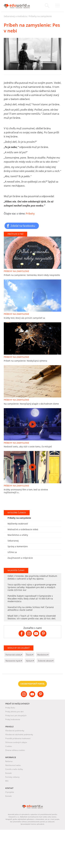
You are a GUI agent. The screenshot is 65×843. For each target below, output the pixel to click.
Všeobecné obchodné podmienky (19, 734)
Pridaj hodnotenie (12, 719)
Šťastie (29, 654)
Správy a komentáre (18, 546)
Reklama (9, 761)
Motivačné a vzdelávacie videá (23, 529)
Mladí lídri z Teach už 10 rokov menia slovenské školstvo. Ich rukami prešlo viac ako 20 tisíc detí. (32, 617)
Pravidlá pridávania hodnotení (17, 738)
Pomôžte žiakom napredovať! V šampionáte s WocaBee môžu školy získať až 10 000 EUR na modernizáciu (30, 598)
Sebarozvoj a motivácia (15, 16)
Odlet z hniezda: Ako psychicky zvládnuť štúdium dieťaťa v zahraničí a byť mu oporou (32, 577)
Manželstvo (42, 654)
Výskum (29, 660)
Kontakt (8, 773)
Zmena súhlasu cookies (15, 750)
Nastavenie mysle (13, 660)
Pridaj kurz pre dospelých (15, 715)
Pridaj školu (10, 707)
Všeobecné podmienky (14, 730)
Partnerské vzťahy (13, 654)
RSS (6, 781)
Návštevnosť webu (13, 765)
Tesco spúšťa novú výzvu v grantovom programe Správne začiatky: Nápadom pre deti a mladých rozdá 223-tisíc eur (32, 587)
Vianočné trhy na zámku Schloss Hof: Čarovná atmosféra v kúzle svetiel (31, 608)
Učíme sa (12, 552)
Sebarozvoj (13, 540)
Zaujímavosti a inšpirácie (20, 557)
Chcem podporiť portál (32, 684)
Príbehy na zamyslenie (40, 16)
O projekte (9, 792)
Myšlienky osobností (18, 523)
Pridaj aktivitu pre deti (14, 711)
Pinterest (41, 696)
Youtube (32, 696)
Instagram (24, 696)
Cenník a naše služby (14, 769)
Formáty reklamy (12, 777)
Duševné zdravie (45, 660)
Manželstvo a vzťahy (18, 534)
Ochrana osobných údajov (16, 742)
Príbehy (30, 213)
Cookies (8, 746)
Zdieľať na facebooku (23, 225)
